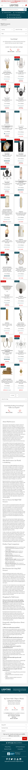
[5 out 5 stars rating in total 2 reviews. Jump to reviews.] (21, 190)
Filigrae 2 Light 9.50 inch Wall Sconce (21, 101)
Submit (24, 738)
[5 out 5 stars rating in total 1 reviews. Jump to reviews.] (7, 161)
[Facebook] (9, 759)
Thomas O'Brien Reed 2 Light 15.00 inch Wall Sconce (7, 353)
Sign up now (17, 1)
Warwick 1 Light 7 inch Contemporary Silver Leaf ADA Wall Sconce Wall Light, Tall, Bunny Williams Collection (7, 213)
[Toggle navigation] (2, 6)
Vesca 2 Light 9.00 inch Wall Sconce (7, 184)
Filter (3, 33)
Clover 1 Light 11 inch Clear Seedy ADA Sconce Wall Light (7, 241)
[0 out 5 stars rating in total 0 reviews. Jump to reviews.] (7, 79)
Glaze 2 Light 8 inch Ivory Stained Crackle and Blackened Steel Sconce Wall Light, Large (21, 270)
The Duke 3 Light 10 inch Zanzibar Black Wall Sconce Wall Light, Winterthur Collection (7, 270)
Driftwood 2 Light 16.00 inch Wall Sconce (21, 326)
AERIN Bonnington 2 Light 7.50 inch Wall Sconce (7, 129)
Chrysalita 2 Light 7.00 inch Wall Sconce (7, 298)
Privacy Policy (8, 746)
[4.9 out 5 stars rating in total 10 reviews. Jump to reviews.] (7, 359)
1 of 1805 (12, 395)
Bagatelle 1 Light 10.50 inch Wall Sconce (7, 156)
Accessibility (20, 749)
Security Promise (7, 749)
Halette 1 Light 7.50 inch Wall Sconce (21, 298)
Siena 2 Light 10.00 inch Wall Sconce (21, 73)
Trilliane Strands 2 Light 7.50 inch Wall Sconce (21, 156)
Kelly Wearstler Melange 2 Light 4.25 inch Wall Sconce (20, 184)
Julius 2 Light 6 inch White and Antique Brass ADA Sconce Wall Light (21, 214)
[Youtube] (17, 759)
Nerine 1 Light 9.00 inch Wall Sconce (7, 74)
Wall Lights (4, 19)
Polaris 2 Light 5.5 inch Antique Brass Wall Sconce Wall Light (21, 382)
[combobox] (14, 9)
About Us (3, 731)
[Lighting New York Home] (14, 5)
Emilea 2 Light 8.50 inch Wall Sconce (7, 101)
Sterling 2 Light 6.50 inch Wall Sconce (21, 354)
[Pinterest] (7, 759)
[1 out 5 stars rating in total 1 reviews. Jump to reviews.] (7, 134)
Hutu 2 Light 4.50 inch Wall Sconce (21, 129)
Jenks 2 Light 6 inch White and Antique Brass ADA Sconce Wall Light (21, 241)
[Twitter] (12, 759)
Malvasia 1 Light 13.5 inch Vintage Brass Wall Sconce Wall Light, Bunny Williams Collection (7, 382)
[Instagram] (15, 759)
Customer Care (4, 728)
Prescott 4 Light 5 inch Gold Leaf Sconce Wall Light (7, 325)
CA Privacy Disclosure (20, 746)
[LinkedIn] (20, 759)
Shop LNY (3, 725)
